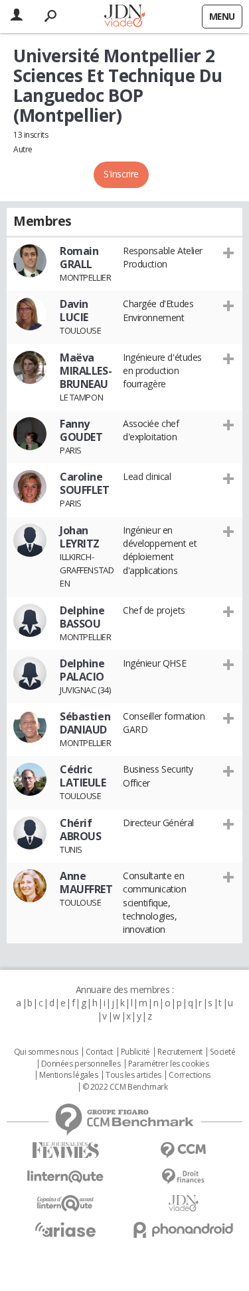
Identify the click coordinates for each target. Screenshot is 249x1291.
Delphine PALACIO (82, 670)
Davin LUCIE (74, 310)
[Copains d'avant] (66, 1203)
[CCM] (184, 1150)
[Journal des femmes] (66, 1150)
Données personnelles (81, 1064)
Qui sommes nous (46, 1052)
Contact (99, 1052)
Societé (222, 1052)
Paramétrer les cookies (168, 1064)
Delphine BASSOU (82, 617)
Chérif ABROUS (80, 829)
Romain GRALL (79, 257)
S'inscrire (121, 173)
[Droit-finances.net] (184, 1177)
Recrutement (179, 1052)
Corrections (189, 1075)
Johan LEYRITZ (80, 537)
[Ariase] (66, 1229)
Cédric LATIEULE (83, 776)
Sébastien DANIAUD (85, 723)
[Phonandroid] (184, 1229)
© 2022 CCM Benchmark (125, 1087)
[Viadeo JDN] (184, 1203)
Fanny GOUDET (81, 430)
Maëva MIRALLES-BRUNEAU (86, 370)
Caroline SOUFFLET (85, 483)
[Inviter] (229, 251)
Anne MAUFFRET (86, 882)
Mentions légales (68, 1075)
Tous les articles (133, 1075)
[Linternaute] (66, 1177)
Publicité (135, 1052)
